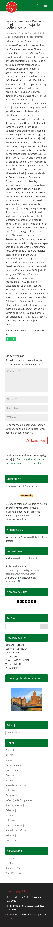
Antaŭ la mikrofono (15, 785)
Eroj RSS (9, 863)
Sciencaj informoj (14, 805)
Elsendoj (9, 775)
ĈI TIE (40, 537)
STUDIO (9, 755)
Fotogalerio (11, 795)
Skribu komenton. (35, 36)
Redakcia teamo (13, 765)
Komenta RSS (12, 868)
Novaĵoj (9, 780)
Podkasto (10, 750)
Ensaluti (9, 858)
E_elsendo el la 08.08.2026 (21, 914)
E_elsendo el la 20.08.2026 (21, 897)
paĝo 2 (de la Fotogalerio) (18, 800)
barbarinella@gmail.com (22, 573)
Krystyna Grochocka (28, 33)
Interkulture (11, 770)
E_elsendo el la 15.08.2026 (21, 905)
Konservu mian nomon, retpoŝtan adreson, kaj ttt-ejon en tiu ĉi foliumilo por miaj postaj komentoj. (25, 428)
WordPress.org (13, 873)
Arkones (9, 760)
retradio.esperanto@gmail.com (22, 570)
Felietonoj (10, 810)
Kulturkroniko (18, 36)
